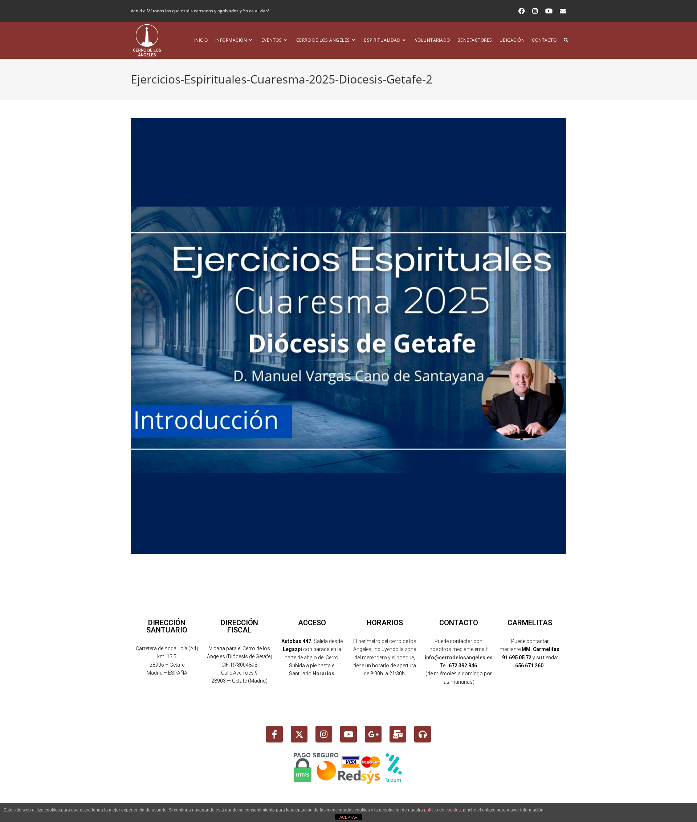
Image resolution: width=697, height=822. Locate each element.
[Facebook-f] (274, 734)
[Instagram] (323, 734)
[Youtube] (348, 734)
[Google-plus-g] (373, 734)
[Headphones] (422, 734)
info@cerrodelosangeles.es (459, 657)
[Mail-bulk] (398, 734)
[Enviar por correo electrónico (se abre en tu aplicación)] (561, 11)
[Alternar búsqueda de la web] (566, 40)
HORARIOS (385, 622)
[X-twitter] (299, 734)
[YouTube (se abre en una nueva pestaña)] (549, 11)
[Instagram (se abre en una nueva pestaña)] (535, 11)
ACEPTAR (348, 817)
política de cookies (442, 810)
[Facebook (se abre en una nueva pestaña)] (522, 11)
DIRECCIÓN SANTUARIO (166, 626)
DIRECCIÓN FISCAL (239, 626)
